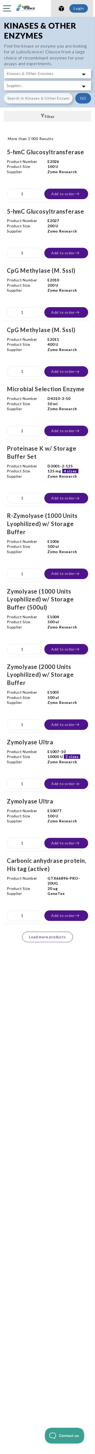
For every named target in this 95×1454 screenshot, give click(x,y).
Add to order (63, 194)
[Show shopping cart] (61, 8)
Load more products (47, 937)
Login (79, 8)
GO (83, 98)
